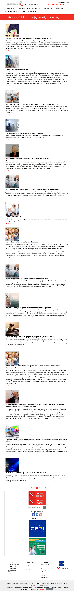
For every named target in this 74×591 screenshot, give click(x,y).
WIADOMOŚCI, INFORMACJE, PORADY (25, 9)
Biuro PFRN (12, 566)
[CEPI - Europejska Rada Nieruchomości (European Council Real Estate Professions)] (37, 529)
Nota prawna (46, 570)
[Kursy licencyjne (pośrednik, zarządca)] (37, 546)
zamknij (49, 589)
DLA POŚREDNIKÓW (57, 9)
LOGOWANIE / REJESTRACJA (27, 11)
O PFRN (11, 562)
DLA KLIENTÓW (44, 9)
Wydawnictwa (30, 568)
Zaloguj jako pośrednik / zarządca (57, 4)
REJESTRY (9, 9)
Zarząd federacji (14, 564)
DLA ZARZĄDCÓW (11, 11)
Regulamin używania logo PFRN (12, 570)
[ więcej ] (9, 51)
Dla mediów (13, 574)
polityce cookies (38, 589)
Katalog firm (29, 566)
